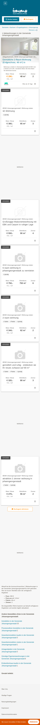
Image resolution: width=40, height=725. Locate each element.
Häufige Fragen (7, 695)
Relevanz (31, 30)
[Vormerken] (35, 41)
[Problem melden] (35, 84)
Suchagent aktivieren (21, 509)
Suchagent (29, 19)
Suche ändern (12, 19)
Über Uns (5, 689)
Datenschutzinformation (9, 714)
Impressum (5, 708)
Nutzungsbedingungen (9, 702)
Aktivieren (34, 722)
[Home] (20, 11)
